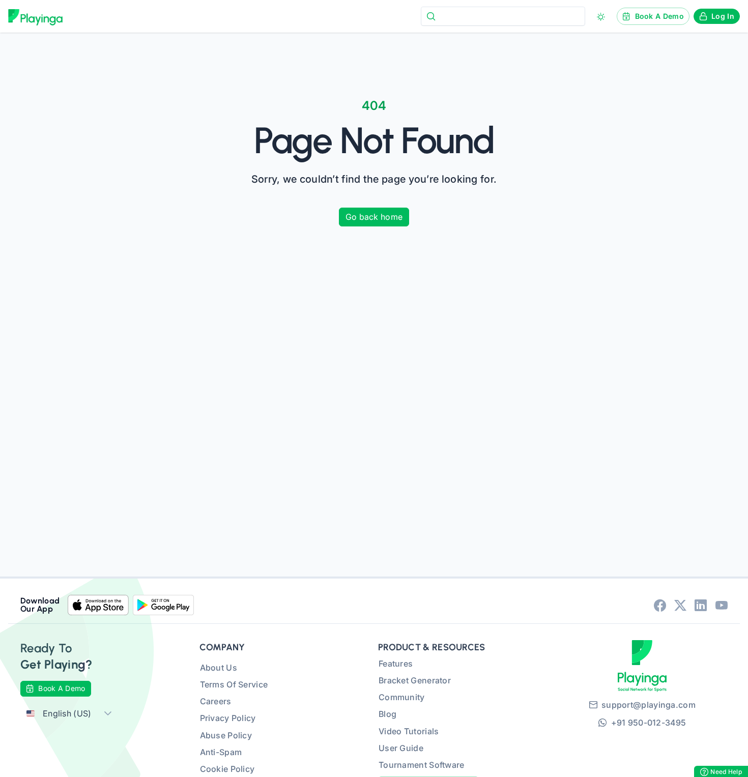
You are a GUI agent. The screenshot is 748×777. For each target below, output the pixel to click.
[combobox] (503, 16)
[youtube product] (721, 605)
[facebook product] (660, 605)
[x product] (680, 605)
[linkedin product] (701, 605)
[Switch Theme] (601, 16)
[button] (108, 714)
